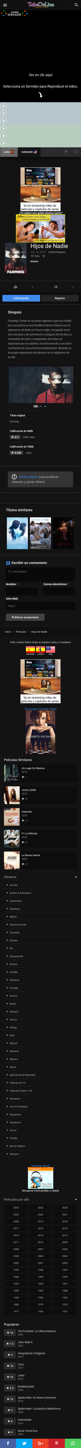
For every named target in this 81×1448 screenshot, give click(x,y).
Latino (7, 152)
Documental (16, 956)
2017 (16, 1228)
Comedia (14, 932)
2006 (65, 1249)
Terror (13, 1130)
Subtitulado (27, 152)
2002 (16, 1263)
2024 (65, 1207)
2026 (16, 1207)
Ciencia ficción (18, 924)
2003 (65, 1256)
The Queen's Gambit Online (40, 709)
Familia (14, 972)
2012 (65, 1235)
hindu (13, 1003)
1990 (16, 1290)
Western (14, 1154)
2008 (16, 1249)
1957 (65, 1311)
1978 (65, 1304)
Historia (14, 1011)
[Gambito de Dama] (40, 752)
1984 (40, 1297)
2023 (16, 1214)
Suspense (15, 1114)
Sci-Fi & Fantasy (19, 1106)
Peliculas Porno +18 (21, 1090)
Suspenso (15, 1122)
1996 (16, 1276)
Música (14, 1059)
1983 (65, 1297)
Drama (34, 261)
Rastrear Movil (40, 1165)
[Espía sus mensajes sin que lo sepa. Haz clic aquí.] (40, 241)
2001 (40, 1263)
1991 (65, 1283)
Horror (13, 1019)
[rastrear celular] (40, 1187)
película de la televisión (22, 1074)
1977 (16, 1311)
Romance (15, 1098)
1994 (65, 1276)
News (13, 1067)
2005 (16, 1256)
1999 (16, 1269)
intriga (13, 1027)
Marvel (13, 1043)
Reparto (60, 298)
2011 (16, 1242)
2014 (16, 1235)
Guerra (13, 995)
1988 (65, 1290)
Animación (16, 900)
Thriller (14, 1138)
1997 (65, 1269)
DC (11, 948)
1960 (40, 1311)
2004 (40, 1256)
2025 (40, 1207)
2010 (40, 1242)
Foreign (14, 987)
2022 (40, 1214)
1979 (40, 1304)
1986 (16, 1297)
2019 (40, 1221)
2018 (65, 1221)
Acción (13, 885)
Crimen (14, 940)
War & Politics (17, 1146)
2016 (40, 1228)
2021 (65, 1214)
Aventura (15, 908)
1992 (40, 1283)
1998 (40, 1269)
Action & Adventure (20, 893)
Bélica (13, 916)
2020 (16, 1221)
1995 (40, 1276)
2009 (65, 1242)
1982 (16, 1304)
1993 (16, 1283)
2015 (65, 1228)
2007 (40, 1249)
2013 (40, 1235)
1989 (40, 1290)
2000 (65, 1263)
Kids (12, 1035)
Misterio (14, 1051)
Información (21, 298)
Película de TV (18, 1082)
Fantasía (14, 980)
